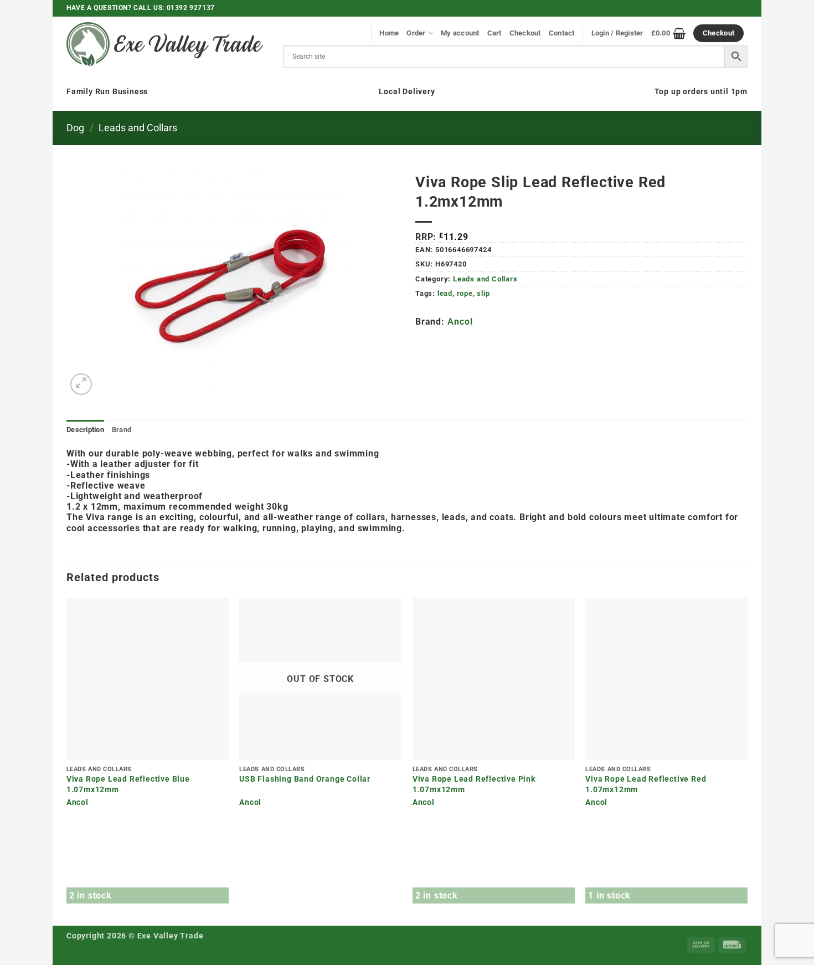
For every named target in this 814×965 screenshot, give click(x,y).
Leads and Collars (138, 128)
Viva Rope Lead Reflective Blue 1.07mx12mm (128, 784)
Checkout (525, 33)
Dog (75, 128)
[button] (81, 384)
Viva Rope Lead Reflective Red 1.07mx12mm (645, 784)
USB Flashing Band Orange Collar (304, 779)
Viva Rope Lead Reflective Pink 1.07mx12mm (474, 784)
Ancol (459, 321)
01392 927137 (191, 8)
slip (483, 293)
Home (389, 33)
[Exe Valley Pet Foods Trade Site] (164, 44)
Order (415, 33)
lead (444, 293)
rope (465, 293)
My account (460, 33)
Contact (562, 33)
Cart (494, 33)
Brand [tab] (121, 429)
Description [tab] (85, 429)
